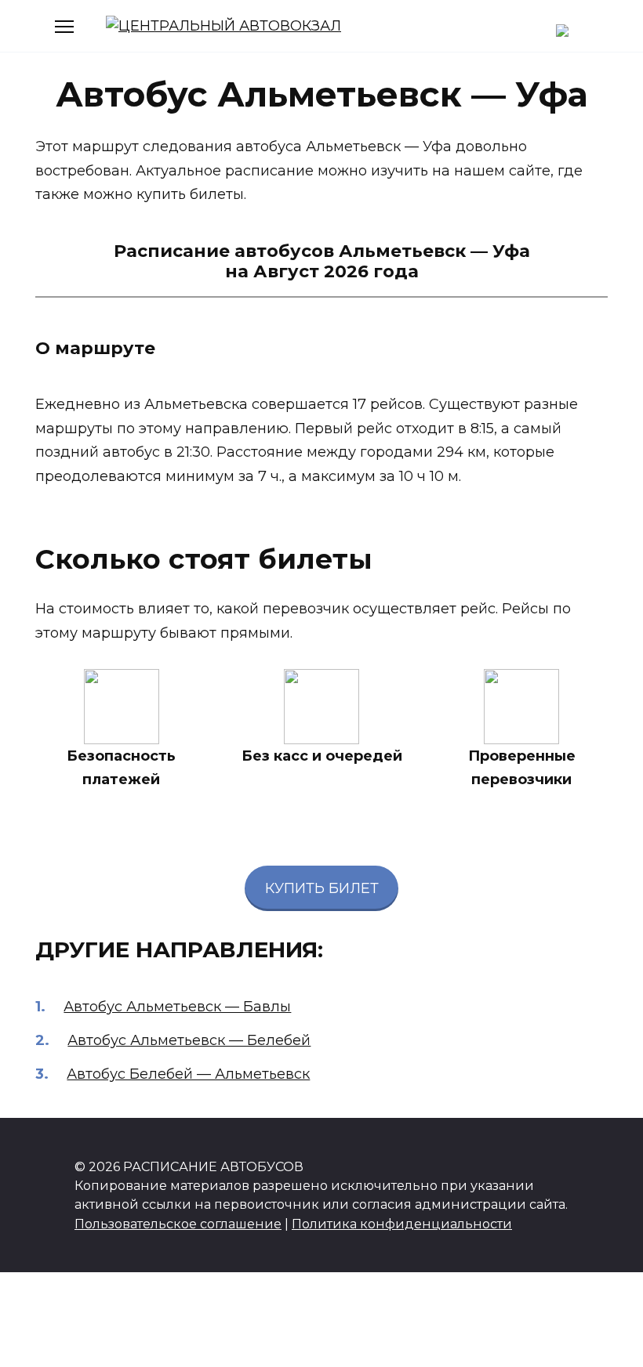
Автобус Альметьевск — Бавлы (177, 1006)
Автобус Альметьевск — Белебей (189, 1040)
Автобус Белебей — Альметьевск (188, 1074)
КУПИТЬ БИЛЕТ (322, 888)
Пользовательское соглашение (178, 1223)
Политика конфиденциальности (402, 1223)
